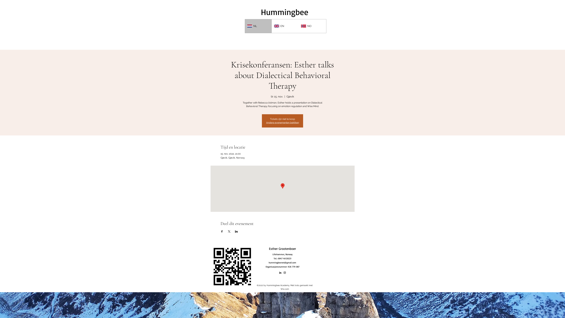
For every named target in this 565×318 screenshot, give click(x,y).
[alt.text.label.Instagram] (284, 272)
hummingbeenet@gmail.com (282, 262)
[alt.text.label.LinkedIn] (280, 272)
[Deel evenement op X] (229, 231)
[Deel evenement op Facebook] (222, 231)
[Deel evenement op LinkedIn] (236, 231)
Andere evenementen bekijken (282, 122)
